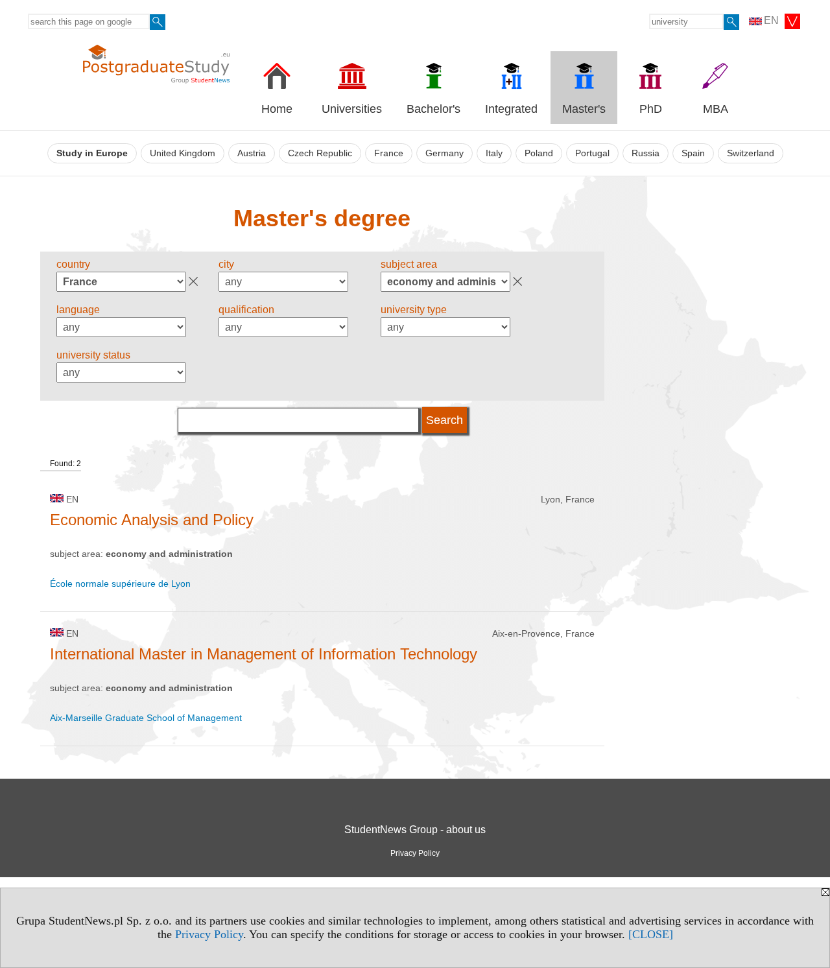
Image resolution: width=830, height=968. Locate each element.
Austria (251, 153)
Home (276, 108)
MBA (715, 108)
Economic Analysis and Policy (152, 519)
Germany (444, 153)
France (388, 153)
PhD (650, 108)
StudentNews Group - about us (415, 829)
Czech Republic (320, 153)
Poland (539, 153)
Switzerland (750, 153)
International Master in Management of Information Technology (263, 654)
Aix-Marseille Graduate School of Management (146, 718)
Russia (645, 153)
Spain (693, 153)
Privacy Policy (209, 934)
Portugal (592, 153)
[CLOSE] (650, 934)
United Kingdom (182, 153)
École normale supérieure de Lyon (120, 583)
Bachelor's (433, 108)
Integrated (511, 108)
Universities (352, 108)
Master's (584, 108)
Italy (494, 153)
